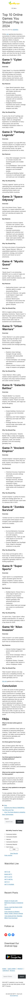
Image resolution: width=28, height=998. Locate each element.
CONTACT (6, 970)
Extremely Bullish (11, 834)
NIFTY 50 (7, 872)
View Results (14, 853)
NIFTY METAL (8, 879)
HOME (4, 968)
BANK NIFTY (8, 874)
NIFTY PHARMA (9, 884)
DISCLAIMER (12, 968)
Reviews (12, 970)
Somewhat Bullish (11, 837)
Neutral (8, 839)
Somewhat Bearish (12, 842)
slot (7, 34)
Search (6, 819)
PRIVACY (20, 968)
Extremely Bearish (11, 844)
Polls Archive (8, 855)
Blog (5, 805)
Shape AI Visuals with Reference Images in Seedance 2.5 (13, 902)
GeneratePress (14, 995)
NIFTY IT (7, 882)
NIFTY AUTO (8, 877)
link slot (4, 681)
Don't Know (9, 847)
